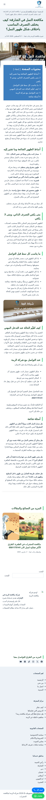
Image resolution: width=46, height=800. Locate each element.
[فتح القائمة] (5, 4)
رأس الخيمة (39, 762)
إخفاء (17, 69)
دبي (42, 769)
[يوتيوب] (21, 661)
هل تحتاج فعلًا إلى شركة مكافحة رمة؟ (29, 714)
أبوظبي (40, 775)
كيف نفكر (39, 707)
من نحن (40, 683)
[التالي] (6, 536)
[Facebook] (41, 661)
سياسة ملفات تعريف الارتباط (32, 744)
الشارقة (40, 765)
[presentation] (23, 526)
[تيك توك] (29, 661)
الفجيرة (40, 782)
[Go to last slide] (40, 536)
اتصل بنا (40, 686)
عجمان (40, 772)
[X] (37, 661)
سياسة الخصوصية (36, 735)
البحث (41, 571)
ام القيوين (39, 779)
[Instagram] (33, 661)
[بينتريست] (25, 661)
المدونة (40, 689)
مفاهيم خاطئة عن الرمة (34, 717)
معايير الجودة (38, 741)
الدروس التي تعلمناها (35, 710)
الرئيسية (40, 680)
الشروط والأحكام (36, 738)
